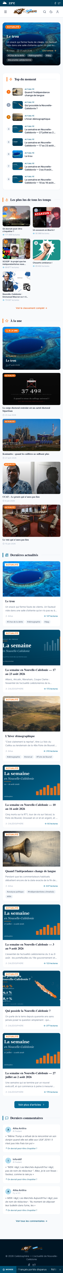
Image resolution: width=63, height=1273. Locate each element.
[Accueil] (25, 11)
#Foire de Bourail (44, 757)
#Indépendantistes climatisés (41, 891)
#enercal (28, 757)
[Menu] (5, 12)
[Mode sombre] (51, 12)
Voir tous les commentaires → (31, 1221)
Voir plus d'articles (29, 1104)
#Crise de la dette (16, 55)
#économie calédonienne (19, 60)
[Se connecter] (57, 12)
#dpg (48, 55)
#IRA (9, 896)
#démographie (35, 55)
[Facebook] (55, 3)
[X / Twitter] (59, 3)
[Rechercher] (44, 12)
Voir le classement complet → (31, 308)
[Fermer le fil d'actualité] (60, 1269)
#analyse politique (15, 891)
